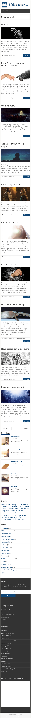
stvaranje (3, 517)
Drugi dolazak (24, 504)
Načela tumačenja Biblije (13, 304)
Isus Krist (19, 506)
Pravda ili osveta (9, 264)
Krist (8, 508)
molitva (12, 510)
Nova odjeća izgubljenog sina (15, 348)
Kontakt (23, 716)
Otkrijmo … (18, 716)
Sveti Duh (12, 517)
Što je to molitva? (15, 436)
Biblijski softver (5, 536)
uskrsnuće (4, 519)
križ (17, 508)
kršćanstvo (21, 508)
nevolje (16, 510)
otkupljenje (10, 512)
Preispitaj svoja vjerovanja (17, 449)
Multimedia (4, 556)
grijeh (7, 506)
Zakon (19, 519)
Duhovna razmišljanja (9, 55)
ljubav (26, 508)
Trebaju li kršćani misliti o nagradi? (13, 145)
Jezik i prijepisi (5, 547)
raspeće (6, 516)
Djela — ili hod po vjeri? (17, 461)
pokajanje (15, 512)
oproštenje (4, 512)
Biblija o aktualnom (7, 531)
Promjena (9, 513)
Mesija (3, 510)
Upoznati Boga (14, 474)
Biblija (5, 504)
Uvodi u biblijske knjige (8, 570)
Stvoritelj (8, 517)
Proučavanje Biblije (10, 184)
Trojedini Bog (18, 517)
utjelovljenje (11, 519)
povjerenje (4, 514)
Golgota (3, 506)
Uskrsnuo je (14, 486)
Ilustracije (4, 545)
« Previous (6, 428)
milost (7, 510)
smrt (11, 515)
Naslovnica (8, 716)
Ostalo (3, 561)
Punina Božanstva (9, 222)
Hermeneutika (5, 542)
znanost (22, 519)
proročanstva (14, 513)
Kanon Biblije (5, 550)
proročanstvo (20, 514)
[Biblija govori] (14, 2)
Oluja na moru (8, 105)
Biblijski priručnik (6, 534)
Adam (2, 504)
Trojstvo (23, 517)
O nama (13, 716)
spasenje (17, 515)
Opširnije (26, 55)
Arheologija (4, 528)
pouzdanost (24, 512)
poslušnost (20, 512)
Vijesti (3, 573)
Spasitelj (23, 515)
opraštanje (21, 510)
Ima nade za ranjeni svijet (13, 387)
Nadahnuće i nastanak (8, 559)
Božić (17, 504)
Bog (9, 504)
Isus (12, 506)
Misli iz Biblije (5, 553)
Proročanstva (5, 564)
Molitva (4, 24)
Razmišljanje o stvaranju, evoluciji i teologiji (13, 64)
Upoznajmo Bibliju (20, 338)
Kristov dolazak (12, 508)
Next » (26, 428)
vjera (16, 519)
